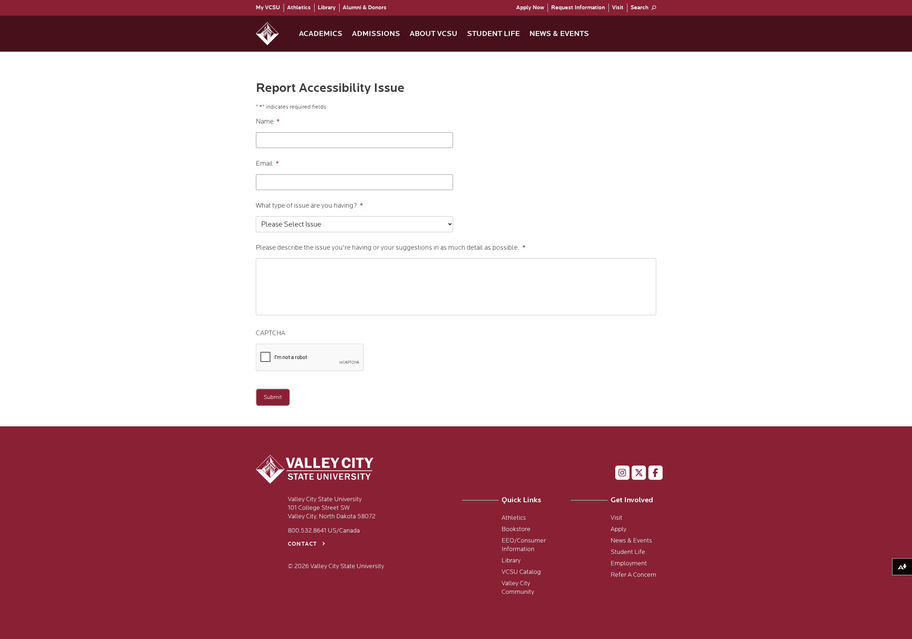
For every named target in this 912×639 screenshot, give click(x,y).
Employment (629, 563)
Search (639, 7)
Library (327, 7)
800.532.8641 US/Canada (324, 530)
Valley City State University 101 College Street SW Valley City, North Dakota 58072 (331, 508)
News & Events (631, 540)
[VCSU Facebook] (652, 474)
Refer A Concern (633, 574)
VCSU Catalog (521, 572)
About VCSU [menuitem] (433, 33)
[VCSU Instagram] (619, 474)
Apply (530, 7)
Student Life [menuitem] (493, 33)
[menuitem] (270, 8)
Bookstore (516, 529)
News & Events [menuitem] (559, 33)
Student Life (628, 552)
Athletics (299, 7)
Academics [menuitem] (320, 33)
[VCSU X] (636, 474)
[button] (273, 34)
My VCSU (268, 7)
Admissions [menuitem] (376, 33)
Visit (617, 7)
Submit (273, 397)
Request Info (578, 7)
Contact (302, 544)
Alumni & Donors (365, 7)
